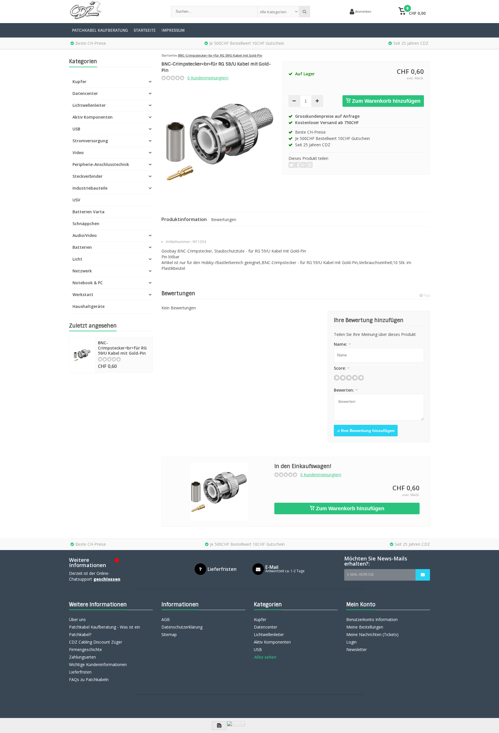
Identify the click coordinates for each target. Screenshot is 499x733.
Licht (77, 259)
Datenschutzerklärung (181, 627)
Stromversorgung (90, 140)
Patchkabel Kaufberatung (100, 30)
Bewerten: (345, 390)
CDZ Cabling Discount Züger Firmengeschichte (95, 645)
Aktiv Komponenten (92, 117)
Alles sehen (265, 657)
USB (76, 129)
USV (76, 200)
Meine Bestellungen (364, 627)
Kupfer (79, 81)
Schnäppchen (85, 223)
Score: (341, 368)
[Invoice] (219, 725)
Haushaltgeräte (88, 306)
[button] (412, 11)
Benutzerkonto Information (372, 619)
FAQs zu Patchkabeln (89, 679)
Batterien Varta (88, 211)
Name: (342, 344)
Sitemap (169, 634)
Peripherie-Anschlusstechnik (100, 164)
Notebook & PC (87, 282)
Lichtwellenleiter (89, 105)
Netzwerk (82, 271)
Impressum (173, 30)
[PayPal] (236, 723)
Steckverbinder (87, 176)
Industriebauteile (89, 188)
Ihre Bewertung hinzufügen (367, 430)
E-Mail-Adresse (360, 574)
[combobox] (278, 11)
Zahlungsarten (82, 657)
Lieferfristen (80, 672)
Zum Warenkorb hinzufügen (385, 101)
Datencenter (85, 93)
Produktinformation (184, 219)
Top (426, 295)
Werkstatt (82, 294)
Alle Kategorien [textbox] (273, 11)
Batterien (82, 247)
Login (351, 642)
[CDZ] (114, 11)
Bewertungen (223, 219)
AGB (165, 619)
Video (78, 152)
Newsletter (356, 649)
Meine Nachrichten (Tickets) (372, 634)
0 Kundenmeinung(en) (207, 78)
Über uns (77, 619)
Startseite (145, 30)
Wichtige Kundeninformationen (98, 664)
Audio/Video (84, 235)
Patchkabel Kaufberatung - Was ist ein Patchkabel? (104, 630)
